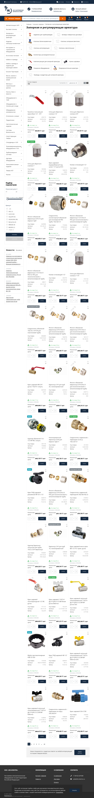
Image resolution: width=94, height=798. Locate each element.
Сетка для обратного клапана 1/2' (56, 113)
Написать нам (58, 11)
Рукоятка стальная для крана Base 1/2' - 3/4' (35, 113)
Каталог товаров (14, 18)
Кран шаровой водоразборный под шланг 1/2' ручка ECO (56, 165)
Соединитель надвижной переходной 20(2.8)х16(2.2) (79, 493)
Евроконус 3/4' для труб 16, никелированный (57, 547)
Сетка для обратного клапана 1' (34, 165)
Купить (42, 136)
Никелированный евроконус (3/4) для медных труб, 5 (55, 440)
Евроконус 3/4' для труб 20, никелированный (57, 386)
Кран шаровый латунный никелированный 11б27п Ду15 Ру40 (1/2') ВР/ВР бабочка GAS (78, 656)
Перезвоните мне (36, 11)
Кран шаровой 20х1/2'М (78, 711)
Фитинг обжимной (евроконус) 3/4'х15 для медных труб (35, 219)
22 (44, 744)
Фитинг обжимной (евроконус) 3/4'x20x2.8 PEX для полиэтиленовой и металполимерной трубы (58, 494)
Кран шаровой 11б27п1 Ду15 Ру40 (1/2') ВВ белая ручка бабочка (57, 601)
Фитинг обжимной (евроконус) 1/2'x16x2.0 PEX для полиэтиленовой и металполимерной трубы (79, 219)
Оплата (56, 782)
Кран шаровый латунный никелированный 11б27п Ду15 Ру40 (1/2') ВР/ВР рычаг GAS (78, 601)
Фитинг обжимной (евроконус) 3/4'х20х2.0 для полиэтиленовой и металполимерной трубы (78, 386)
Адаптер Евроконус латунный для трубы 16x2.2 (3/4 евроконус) (35, 547)
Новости (38, 779)
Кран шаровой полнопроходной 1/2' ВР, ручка (36, 601)
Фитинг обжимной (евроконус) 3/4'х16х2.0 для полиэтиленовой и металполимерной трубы (57, 331)
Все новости (19, 250)
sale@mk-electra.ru (60, 9)
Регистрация (83, 11)
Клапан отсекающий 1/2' (78, 165)
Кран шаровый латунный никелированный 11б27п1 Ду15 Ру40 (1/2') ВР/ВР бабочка (37, 711)
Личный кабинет (81, 9)
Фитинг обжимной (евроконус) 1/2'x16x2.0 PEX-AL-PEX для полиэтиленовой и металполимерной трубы (36, 275)
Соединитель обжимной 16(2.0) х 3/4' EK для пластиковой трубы (36, 331)
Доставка (57, 779)
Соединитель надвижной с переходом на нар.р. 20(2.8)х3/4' (58, 711)
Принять (74, 790)
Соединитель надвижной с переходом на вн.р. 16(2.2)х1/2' (79, 440)
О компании (58, 776)
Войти (77, 11)
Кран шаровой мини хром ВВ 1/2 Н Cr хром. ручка (79, 547)
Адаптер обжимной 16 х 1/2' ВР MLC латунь (36, 440)
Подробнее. (59, 792)
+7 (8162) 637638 (36, 9)
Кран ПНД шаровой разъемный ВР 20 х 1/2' (36, 493)
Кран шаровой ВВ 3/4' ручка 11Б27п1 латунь (35, 386)
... (41, 744)
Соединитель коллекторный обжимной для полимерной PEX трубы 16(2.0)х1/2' (57, 219)
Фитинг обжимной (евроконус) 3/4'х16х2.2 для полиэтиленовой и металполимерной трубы (78, 331)
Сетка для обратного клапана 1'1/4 (77, 275)
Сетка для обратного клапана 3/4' (77, 113)
